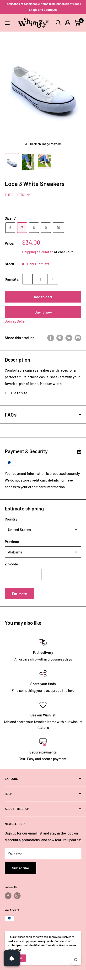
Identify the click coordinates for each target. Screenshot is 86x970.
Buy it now (43, 312)
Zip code (11, 564)
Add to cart (43, 296)
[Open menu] (7, 23)
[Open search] (58, 22)
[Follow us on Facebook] (8, 895)
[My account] (67, 22)
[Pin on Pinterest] (59, 337)
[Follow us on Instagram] (17, 895)
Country (11, 519)
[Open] (12, 958)
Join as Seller (15, 321)
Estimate (19, 593)
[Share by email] (78, 337)
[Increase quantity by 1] (53, 279)
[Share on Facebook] (50, 337)
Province (12, 541)
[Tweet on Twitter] (68, 337)
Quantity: (12, 279)
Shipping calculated (37, 252)
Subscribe (20, 868)
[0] (77, 23)
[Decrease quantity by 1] (27, 279)
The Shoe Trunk (18, 195)
